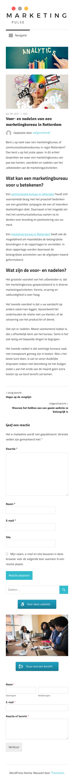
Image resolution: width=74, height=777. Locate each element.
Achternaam (44, 695)
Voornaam (11, 695)
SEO (25, 113)
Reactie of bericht (17, 716)
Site (8, 537)
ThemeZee (57, 773)
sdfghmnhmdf (41, 133)
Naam (10, 504)
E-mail (11, 520)
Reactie (11, 449)
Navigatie (21, 35)
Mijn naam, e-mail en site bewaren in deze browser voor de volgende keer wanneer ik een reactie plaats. (35, 559)
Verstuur (14, 747)
